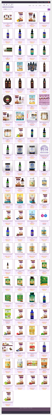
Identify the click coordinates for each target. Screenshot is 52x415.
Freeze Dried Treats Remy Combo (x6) (20, 122)
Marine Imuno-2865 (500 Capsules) (7, 254)
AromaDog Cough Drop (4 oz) (44, 39)
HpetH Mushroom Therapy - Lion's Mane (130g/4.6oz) (32, 156)
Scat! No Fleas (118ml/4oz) (44, 353)
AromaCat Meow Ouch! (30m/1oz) (8, 39)
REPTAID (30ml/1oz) (7, 353)
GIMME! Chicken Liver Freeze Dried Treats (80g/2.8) (8, 139)
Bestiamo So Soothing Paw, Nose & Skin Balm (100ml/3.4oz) (8, 106)
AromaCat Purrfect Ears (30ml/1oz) (19, 39)
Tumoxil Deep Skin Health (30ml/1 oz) (20, 386)
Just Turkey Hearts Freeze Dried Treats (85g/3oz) (32, 205)
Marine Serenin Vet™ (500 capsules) (32, 254)
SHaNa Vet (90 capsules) (20, 369)
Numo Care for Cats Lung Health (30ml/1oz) (20, 271)
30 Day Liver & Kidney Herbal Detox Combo (7, 24)
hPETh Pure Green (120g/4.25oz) (32, 171)
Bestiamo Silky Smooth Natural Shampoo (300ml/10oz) (32, 90)
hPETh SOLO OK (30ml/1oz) (7, 188)
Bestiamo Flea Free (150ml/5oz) (44, 72)
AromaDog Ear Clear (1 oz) (20, 56)
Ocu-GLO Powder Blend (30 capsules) (44, 287)
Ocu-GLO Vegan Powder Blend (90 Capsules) (32, 304)
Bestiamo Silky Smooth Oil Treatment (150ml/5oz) (44, 90)
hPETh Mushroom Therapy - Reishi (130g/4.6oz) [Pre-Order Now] (44, 156)
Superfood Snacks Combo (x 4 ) (32, 369)
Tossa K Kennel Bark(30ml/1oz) (8, 386)
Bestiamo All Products (32, 72)
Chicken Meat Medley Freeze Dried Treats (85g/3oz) (32, 106)
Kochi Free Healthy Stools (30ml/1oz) (20, 221)
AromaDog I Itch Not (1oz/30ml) (44, 56)
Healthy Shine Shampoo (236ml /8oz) (32, 138)
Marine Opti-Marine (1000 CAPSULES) (20, 254)
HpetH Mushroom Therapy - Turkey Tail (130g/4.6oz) (8, 172)
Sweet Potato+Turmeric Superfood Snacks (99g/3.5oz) (44, 370)
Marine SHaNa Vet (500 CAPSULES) (44, 254)
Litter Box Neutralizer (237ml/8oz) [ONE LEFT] (32, 238)
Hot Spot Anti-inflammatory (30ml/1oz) (44, 138)
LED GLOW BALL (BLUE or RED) (44, 221)
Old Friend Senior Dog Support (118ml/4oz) (44, 304)
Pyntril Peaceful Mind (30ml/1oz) (44, 336)
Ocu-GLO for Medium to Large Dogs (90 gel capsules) (44, 271)
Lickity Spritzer (8, 237)
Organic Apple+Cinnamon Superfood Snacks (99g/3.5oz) (7, 320)
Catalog (30, 5)
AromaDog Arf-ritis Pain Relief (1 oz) (32, 39)
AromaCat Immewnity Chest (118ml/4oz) (44, 23)
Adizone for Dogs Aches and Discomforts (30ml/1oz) (32, 24)
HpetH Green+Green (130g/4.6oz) (20, 155)
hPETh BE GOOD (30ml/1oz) (7, 155)
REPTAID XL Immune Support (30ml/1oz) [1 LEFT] (20, 353)
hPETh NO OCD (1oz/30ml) (20, 171)
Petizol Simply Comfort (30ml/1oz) (44, 320)
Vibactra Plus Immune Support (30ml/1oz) (7, 402)
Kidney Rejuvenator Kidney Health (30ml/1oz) (44, 205)
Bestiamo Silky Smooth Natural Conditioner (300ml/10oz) (20, 90)
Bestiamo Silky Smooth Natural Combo (8, 89)
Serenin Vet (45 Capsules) (8, 369)
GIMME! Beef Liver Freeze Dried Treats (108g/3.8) (44, 123)
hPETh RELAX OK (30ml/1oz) (44, 171)
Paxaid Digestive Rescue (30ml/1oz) (19, 320)
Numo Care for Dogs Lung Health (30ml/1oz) (32, 271)
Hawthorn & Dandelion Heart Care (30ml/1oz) (20, 139)
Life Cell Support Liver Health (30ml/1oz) (20, 237)
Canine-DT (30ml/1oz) (20, 105)
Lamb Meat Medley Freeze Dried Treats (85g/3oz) (32, 222)
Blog (33, 5)
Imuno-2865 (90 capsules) (32, 188)
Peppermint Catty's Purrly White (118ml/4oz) (32, 320)
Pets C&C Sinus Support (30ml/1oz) (7, 336)
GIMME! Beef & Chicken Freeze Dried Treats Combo (32, 123)
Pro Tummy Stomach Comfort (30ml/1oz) (20, 336)
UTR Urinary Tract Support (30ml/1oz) (44, 386)
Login (38, 2)
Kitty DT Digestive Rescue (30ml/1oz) (7, 221)
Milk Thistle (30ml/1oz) (8, 270)
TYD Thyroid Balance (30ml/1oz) (32, 386)
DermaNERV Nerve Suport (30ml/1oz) (7, 122)
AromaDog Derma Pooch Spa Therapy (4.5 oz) (7, 57)
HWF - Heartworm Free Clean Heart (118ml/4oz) (20, 189)
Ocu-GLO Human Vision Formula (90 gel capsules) (20, 287)
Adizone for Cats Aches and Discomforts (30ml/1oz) (20, 24)
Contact (44, 5)
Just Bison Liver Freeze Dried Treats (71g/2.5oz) (19, 205)
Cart (36, 5)
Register (42, 2)
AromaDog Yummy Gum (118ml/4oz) (7, 72)
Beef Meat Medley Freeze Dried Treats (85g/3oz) (20, 73)
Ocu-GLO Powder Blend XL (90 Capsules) (32, 287)
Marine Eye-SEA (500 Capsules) (44, 237)
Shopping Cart (46, 2)
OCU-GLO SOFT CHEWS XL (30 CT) (20, 303)
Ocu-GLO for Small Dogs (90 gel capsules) (7, 287)
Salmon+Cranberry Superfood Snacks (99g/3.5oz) (32, 353)
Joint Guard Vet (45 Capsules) (44, 188)
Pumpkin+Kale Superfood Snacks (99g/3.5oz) (32, 337)
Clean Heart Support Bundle (44, 105)
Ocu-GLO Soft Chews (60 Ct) (7, 303)
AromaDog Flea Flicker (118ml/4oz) (32, 56)
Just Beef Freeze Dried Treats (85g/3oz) (8, 204)
